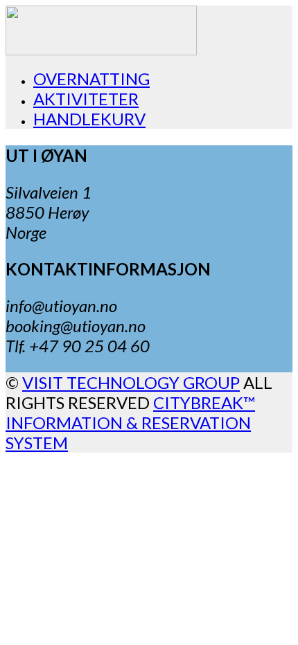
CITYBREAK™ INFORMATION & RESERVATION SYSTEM (130, 422)
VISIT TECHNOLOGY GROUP (131, 382)
